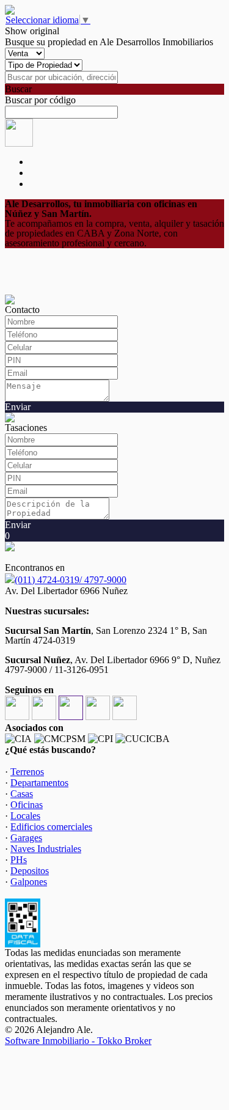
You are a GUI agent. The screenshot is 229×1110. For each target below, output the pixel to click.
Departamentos (39, 782)
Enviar (18, 407)
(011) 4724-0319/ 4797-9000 (70, 580)
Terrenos (27, 771)
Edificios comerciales (51, 826)
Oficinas (26, 804)
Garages (26, 837)
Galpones (28, 882)
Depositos (29, 871)
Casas (21, 793)
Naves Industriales (45, 849)
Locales (25, 815)
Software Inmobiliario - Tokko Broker (78, 1040)
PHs (18, 860)
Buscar (18, 89)
